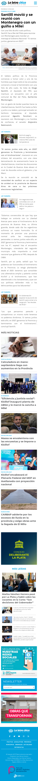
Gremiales (19, 744)
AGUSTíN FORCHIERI (31, 69)
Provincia (27, 742)
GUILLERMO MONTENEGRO (22, 67)
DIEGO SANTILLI (10, 67)
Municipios (10, 744)
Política (10, 742)
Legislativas (18, 742)
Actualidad (28, 744)
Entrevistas (19, 747)
